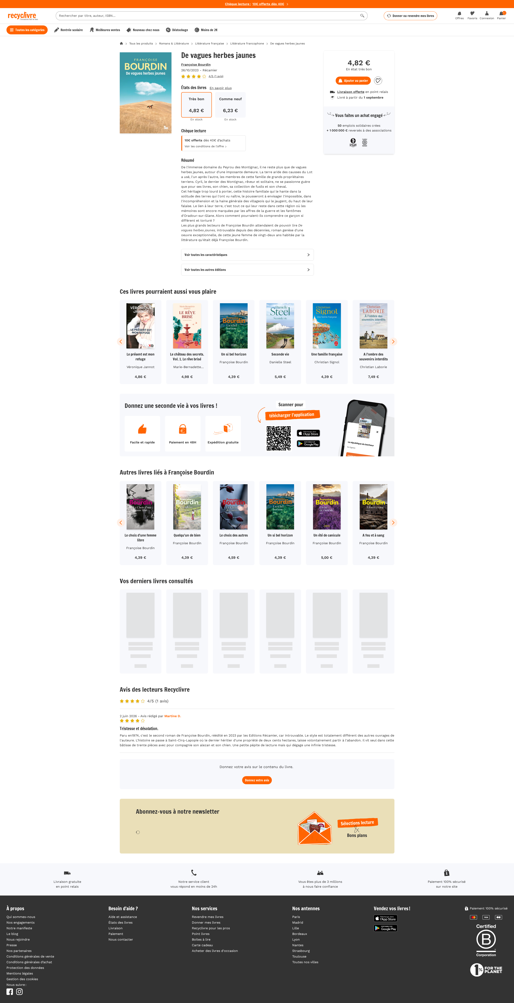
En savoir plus (221, 88)
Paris (296, 917)
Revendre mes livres (207, 917)
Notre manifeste (19, 928)
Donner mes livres (206, 922)
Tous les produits (141, 43)
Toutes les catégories (29, 30)
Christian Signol (326, 362)
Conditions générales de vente (30, 956)
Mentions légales (19, 973)
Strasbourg (301, 951)
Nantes (297, 945)
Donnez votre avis (257, 780)
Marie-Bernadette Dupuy (187, 367)
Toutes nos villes (305, 962)
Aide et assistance (122, 917)
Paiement (115, 934)
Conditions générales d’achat (29, 962)
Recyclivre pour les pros (211, 928)
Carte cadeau (202, 945)
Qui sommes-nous (20, 917)
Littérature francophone (247, 43)
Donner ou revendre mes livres (413, 16)
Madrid (297, 922)
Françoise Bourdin (196, 64)
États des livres (120, 922)
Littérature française (209, 43)
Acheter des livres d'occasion (215, 951)
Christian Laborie (373, 367)
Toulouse (299, 956)
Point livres (200, 934)
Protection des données (25, 968)
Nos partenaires (19, 951)
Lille (295, 928)
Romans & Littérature (174, 43)
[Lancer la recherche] (362, 16)
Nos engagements (20, 922)
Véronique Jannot (141, 367)
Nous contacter (120, 939)
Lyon (296, 939)
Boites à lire (201, 939)
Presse (11, 945)
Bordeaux (299, 934)
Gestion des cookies (22, 979)
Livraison (115, 928)
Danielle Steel (280, 362)
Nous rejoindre (18, 939)
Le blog (12, 934)
